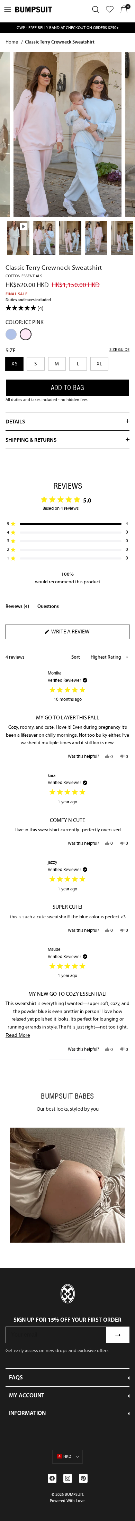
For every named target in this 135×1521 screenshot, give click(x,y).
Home (12, 42)
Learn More (67, 1185)
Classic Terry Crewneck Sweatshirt (59, 42)
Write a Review (82, 633)
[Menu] (7, 9)
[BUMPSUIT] (33, 9)
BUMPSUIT (74, 1494)
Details (15, 421)
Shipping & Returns (31, 439)
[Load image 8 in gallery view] (68, 134)
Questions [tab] (48, 607)
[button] (67, 523)
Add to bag (67, 388)
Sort (76, 657)
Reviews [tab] (17, 607)
